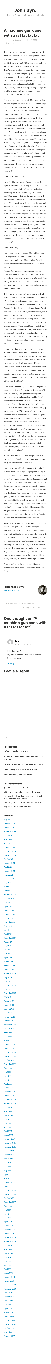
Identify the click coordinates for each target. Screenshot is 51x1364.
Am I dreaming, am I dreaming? (18, 774)
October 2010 (9, 1009)
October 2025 (9, 835)
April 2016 (8, 934)
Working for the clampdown (34, 608)
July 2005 (7, 1210)
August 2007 (9, 1115)
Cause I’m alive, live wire (24, 787)
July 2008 (7, 1072)
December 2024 (10, 851)
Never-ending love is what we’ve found (20, 769)
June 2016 (8, 926)
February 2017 (9, 914)
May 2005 (8, 1217)
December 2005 (10, 1190)
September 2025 (10, 839)
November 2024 (10, 855)
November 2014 (10, 973)
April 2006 (8, 1174)
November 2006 (10, 1147)
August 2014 (9, 977)
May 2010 (8, 1012)
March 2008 (8, 1087)
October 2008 (9, 1060)
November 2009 (10, 1024)
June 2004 (8, 1261)
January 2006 (9, 1186)
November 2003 (10, 1289)
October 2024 (9, 859)
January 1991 (9, 1316)
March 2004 (8, 1273)
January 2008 (9, 1095)
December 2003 (10, 1284)
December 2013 (10, 985)
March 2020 (8, 886)
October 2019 (9, 898)
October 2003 (9, 1292)
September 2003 (10, 1296)
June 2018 (8, 902)
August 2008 (9, 1068)
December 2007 (10, 1099)
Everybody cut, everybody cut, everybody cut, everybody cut (23, 797)
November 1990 (10, 1324)
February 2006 (9, 1182)
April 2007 (8, 1131)
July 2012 (7, 997)
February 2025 (9, 847)
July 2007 (7, 1119)
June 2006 (8, 1166)
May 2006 (8, 1170)
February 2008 (9, 1091)
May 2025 (8, 843)
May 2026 (8, 819)
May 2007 (8, 1127)
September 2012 (10, 993)
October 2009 (9, 1028)
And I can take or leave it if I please (24, 791)
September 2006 (10, 1154)
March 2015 (8, 961)
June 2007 (8, 1123)
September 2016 (10, 922)
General (18, 40)
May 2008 (8, 1080)
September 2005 (10, 1202)
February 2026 (9, 823)
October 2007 (9, 1107)
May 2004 (8, 1265)
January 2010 (9, 1020)
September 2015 (10, 938)
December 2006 (10, 1143)
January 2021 (9, 878)
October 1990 (9, 1328)
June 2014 (8, 981)
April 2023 (8, 867)
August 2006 (9, 1158)
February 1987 (9, 1336)
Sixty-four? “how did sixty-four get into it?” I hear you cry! (23, 758)
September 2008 (10, 1064)
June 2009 (8, 1036)
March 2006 (8, 1178)
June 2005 (8, 1214)
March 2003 (8, 1312)
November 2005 (10, 1194)
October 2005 (9, 1198)
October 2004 (9, 1245)
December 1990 (10, 1320)
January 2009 (9, 1048)
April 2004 (8, 1269)
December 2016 (10, 918)
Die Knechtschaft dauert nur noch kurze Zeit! (24, 764)
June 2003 (8, 1304)
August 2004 (9, 1253)
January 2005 (9, 1233)
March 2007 (8, 1135)
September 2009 (10, 1032)
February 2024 (9, 863)
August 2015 (9, 942)
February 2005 (9, 1229)
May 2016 (8, 930)
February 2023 (9, 871)
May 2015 (8, 953)
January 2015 (9, 969)
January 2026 (9, 827)
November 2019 (10, 894)
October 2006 (9, 1150)
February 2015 (9, 965)
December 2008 (10, 1052)
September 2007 (10, 1111)
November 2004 (10, 1241)
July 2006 (7, 1162)
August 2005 (9, 1206)
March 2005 (8, 1225)
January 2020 (9, 890)
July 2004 (7, 1257)
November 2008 (10, 1056)
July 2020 (7, 882)
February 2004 (9, 1277)
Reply (12, 663)
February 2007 (9, 1139)
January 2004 (9, 1281)
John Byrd (25, 10)
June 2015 (8, 949)
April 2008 (8, 1083)
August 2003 (9, 1300)
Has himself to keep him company (19, 604)
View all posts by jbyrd (12, 590)
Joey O (7, 787)
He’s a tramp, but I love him (16, 751)
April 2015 (8, 957)
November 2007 (10, 1103)
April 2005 (8, 1221)
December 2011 (10, 1001)
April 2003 (8, 1308)
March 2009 (8, 1040)
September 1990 (10, 1332)
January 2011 (9, 1005)
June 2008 (8, 1076)
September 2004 (10, 1249)
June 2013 (8, 989)
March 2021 (8, 875)
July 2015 (7, 945)
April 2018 (8, 906)
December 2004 (10, 1237)
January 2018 (9, 910)
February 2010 (9, 1016)
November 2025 (10, 831)
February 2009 (9, 1044)
